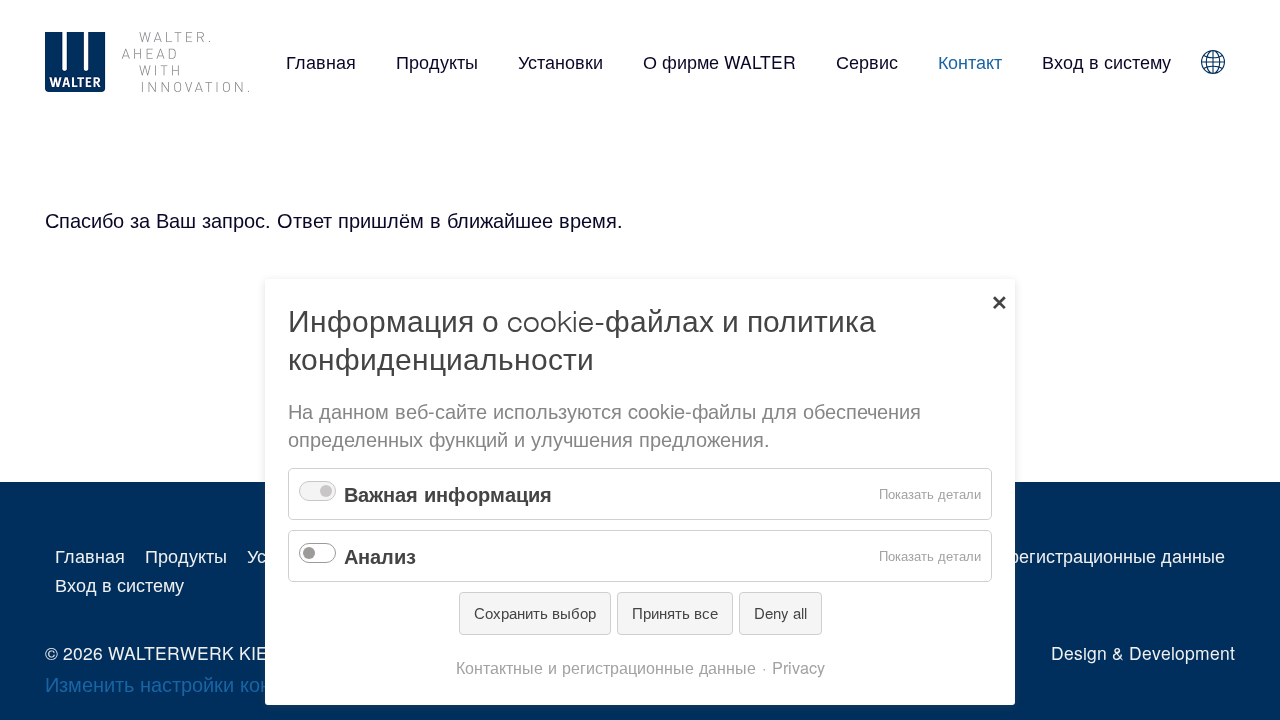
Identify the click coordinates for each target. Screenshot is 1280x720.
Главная (321, 61)
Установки (560, 61)
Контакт (970, 61)
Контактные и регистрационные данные (1058, 555)
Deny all (780, 612)
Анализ (380, 555)
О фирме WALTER (719, 61)
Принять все (675, 612)
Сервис (867, 61)
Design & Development (1143, 652)
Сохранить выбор (535, 612)
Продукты (437, 61)
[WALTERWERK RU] (151, 62)
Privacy (798, 667)
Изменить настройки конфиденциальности (242, 683)
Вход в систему (1106, 61)
